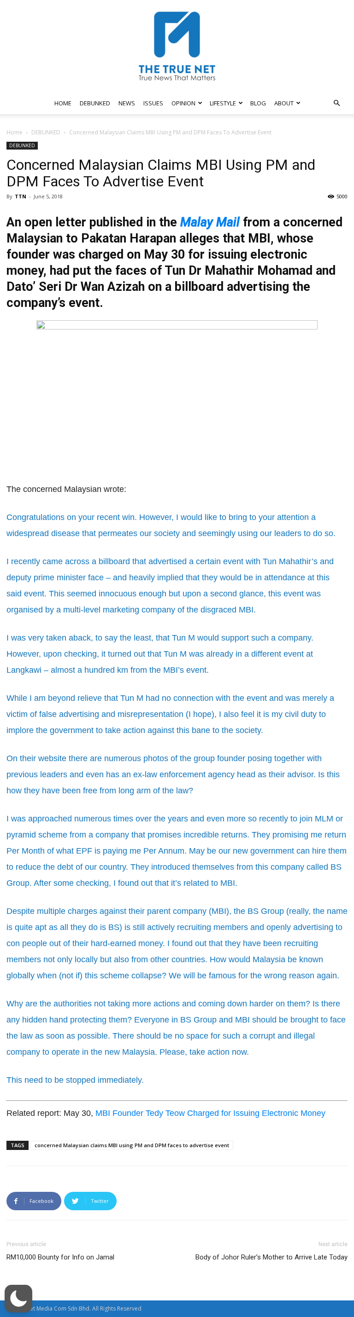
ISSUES (153, 103)
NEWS (126, 103)
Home (14, 132)
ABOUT (284, 103)
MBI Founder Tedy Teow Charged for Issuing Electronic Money (210, 1113)
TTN (20, 196)
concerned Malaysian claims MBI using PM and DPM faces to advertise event (132, 1145)
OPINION (183, 103)
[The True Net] (177, 46)
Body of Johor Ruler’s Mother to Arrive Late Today (271, 1257)
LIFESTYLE (223, 103)
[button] (336, 103)
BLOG (258, 103)
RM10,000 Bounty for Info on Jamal (60, 1257)
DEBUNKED (95, 103)
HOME (62, 103)
